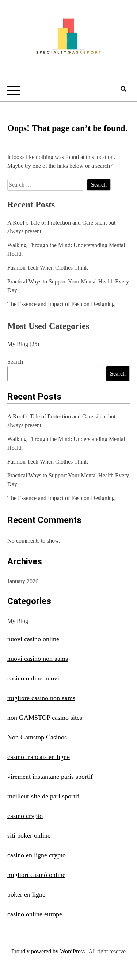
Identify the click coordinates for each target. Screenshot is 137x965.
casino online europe (34, 914)
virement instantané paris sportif (50, 776)
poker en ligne (26, 894)
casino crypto (25, 815)
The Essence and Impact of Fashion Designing (61, 304)
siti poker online (28, 835)
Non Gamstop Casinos (37, 737)
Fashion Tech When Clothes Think (47, 268)
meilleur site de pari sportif (43, 796)
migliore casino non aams (41, 698)
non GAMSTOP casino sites (44, 717)
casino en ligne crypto (36, 855)
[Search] (123, 89)
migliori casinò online (36, 874)
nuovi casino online (33, 639)
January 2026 (22, 581)
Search (15, 361)
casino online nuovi (33, 678)
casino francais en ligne (38, 757)
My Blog (17, 344)
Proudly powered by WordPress (48, 951)
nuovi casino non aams (37, 658)
